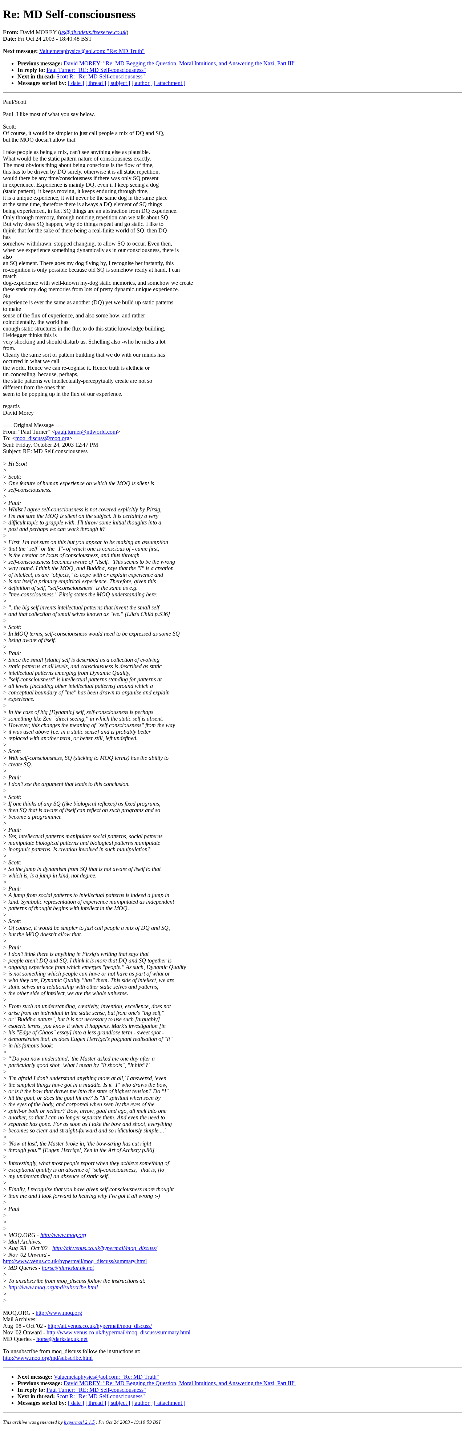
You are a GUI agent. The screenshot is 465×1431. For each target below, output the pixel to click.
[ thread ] (95, 83)
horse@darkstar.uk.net (68, 1268)
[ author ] (142, 83)
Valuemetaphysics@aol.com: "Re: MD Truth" (92, 51)
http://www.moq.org (63, 1235)
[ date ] (76, 83)
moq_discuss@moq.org (42, 438)
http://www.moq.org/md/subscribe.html (53, 1287)
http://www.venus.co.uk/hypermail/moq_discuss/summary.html (75, 1261)
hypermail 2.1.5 (79, 1422)
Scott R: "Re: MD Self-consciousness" (100, 76)
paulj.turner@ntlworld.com (86, 432)
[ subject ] (119, 83)
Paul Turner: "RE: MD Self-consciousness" (96, 70)
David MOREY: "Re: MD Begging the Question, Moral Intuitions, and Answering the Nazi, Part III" (180, 63)
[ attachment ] (169, 83)
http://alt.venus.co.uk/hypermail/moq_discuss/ (104, 1248)
